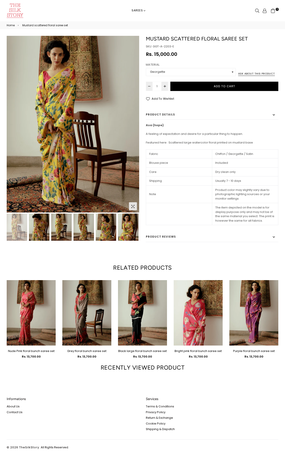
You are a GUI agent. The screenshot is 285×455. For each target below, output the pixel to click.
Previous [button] (12, 124)
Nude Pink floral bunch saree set (31, 351)
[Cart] (273, 10)
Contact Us (14, 412)
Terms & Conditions (160, 406)
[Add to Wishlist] (51, 299)
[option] (73, 124)
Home (11, 25)
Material (152, 65)
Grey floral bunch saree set (86, 351)
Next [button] (133, 124)
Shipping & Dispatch (160, 429)
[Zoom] (133, 206)
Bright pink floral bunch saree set (198, 351)
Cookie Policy (155, 423)
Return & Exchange (159, 418)
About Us (13, 406)
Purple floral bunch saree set (254, 351)
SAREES (138, 10)
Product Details (160, 114)
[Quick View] (51, 291)
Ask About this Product (256, 73)
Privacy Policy (155, 412)
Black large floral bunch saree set (142, 351)
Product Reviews (161, 237)
